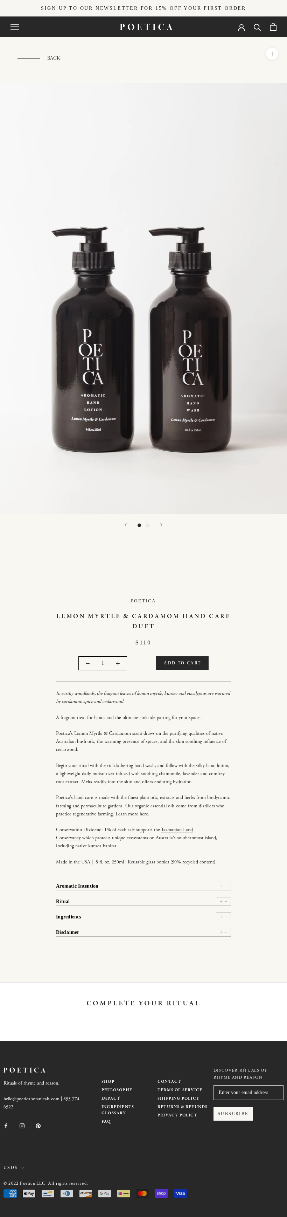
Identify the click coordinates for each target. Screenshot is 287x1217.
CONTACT (169, 1082)
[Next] (161, 524)
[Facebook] (6, 1126)
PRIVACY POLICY (177, 1115)
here (144, 814)
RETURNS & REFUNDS (183, 1107)
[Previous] (126, 524)
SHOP (108, 1082)
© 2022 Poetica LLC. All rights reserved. (46, 1183)
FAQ (106, 1122)
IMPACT (111, 1098)
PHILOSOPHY (117, 1090)
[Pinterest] (38, 1126)
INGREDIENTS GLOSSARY (118, 1110)
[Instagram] (22, 1126)
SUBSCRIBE (233, 1113)
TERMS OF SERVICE (180, 1090)
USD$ (11, 1167)
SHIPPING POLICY (179, 1098)
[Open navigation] (14, 27)
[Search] (257, 26)
